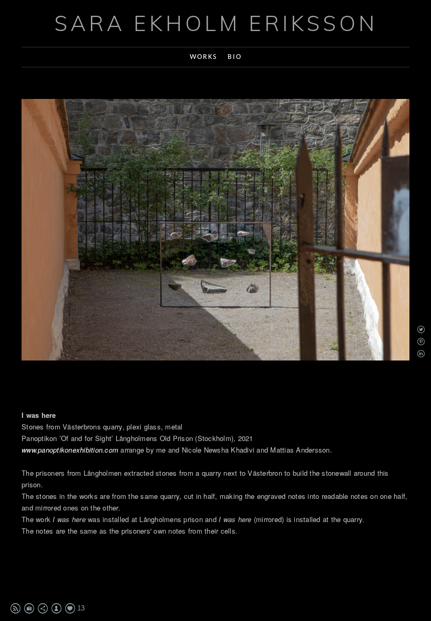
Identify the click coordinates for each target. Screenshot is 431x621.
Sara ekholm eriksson (215, 23)
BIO (235, 57)
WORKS (203, 57)
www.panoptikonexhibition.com (70, 450)
